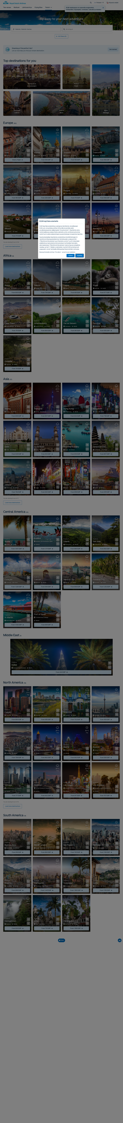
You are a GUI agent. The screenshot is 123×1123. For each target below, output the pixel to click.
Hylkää (70, 255)
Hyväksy (79, 255)
